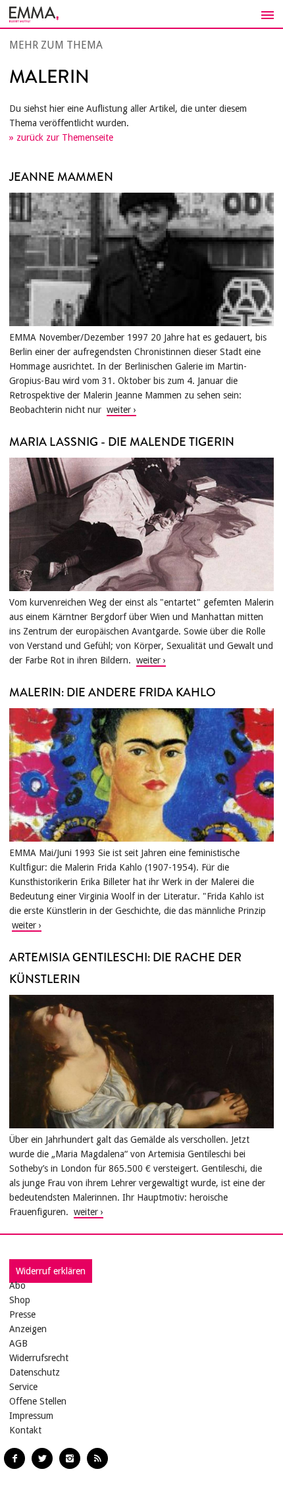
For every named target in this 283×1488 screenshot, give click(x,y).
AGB (18, 1343)
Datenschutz (34, 1372)
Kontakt (25, 1430)
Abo (17, 1285)
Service (23, 1386)
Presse (22, 1314)
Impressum (31, 1415)
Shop (19, 1300)
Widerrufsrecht (38, 1358)
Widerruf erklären (51, 1271)
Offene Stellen (37, 1401)
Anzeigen (28, 1329)
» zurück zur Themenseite (61, 137)
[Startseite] (141, 14)
